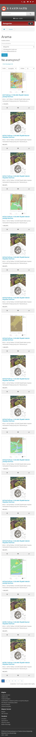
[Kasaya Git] (33, 2)
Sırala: (4, 68)
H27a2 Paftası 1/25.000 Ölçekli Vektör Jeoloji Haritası (16, 339)
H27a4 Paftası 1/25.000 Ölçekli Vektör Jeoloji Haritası (16, 582)
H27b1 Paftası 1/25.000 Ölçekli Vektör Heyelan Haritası (16, 663)
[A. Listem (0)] (28, 2)
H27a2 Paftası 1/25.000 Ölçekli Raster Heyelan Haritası (15, 258)
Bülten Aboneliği (5, 724)
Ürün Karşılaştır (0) (8, 64)
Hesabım (3, 719)
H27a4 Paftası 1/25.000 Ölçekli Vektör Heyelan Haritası (16, 541)
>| (21, 681)
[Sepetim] (30, 2)
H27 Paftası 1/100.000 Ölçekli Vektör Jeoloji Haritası (15, 96)
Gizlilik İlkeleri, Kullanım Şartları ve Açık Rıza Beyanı (15, 701)
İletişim (3, 711)
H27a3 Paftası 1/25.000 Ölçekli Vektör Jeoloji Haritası (16, 460)
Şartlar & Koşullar (6, 706)
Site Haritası (4, 713)
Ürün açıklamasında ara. (10, 51)
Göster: (23, 68)
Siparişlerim (4, 720)
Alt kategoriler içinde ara (10, 49)
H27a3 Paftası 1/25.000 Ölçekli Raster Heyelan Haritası (15, 379)
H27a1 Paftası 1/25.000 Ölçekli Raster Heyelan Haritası (15, 136)
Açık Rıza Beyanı (5, 704)
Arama (11, 29)
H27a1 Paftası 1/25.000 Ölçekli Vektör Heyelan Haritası (16, 177)
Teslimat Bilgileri (5, 699)
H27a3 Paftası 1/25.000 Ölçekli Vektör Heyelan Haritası (16, 420)
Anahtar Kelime (5, 40)
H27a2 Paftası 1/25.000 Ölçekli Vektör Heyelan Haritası (16, 298)
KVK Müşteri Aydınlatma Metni (9, 702)
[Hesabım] (25, 2)
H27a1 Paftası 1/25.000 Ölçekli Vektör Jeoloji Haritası (16, 217)
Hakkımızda (4, 697)
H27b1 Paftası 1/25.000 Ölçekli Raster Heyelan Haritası (16, 623)
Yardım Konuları (5, 695)
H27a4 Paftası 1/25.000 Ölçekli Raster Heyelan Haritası (15, 501)
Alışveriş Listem (5, 722)
